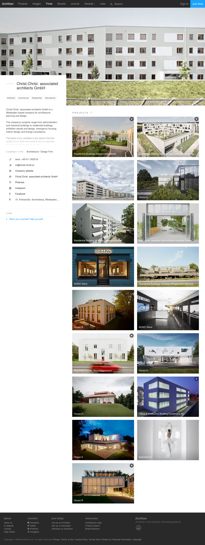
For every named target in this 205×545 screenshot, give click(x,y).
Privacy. (57, 539)
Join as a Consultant (61, 525)
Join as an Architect (61, 522)
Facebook (34, 522)
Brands (61, 3)
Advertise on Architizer (62, 528)
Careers (7, 528)
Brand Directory (92, 528)
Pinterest (33, 528)
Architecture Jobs (93, 522)
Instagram (34, 531)
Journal (75, 3)
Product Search (92, 525)
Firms (49, 3)
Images (37, 3)
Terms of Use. (67, 539)
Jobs (103, 3)
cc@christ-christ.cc (24, 165)
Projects (22, 3)
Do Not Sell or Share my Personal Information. (110, 539)
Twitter (32, 525)
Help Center (9, 531)
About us (8, 522)
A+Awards (9, 525)
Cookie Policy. (81, 539)
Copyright (137, 539)
